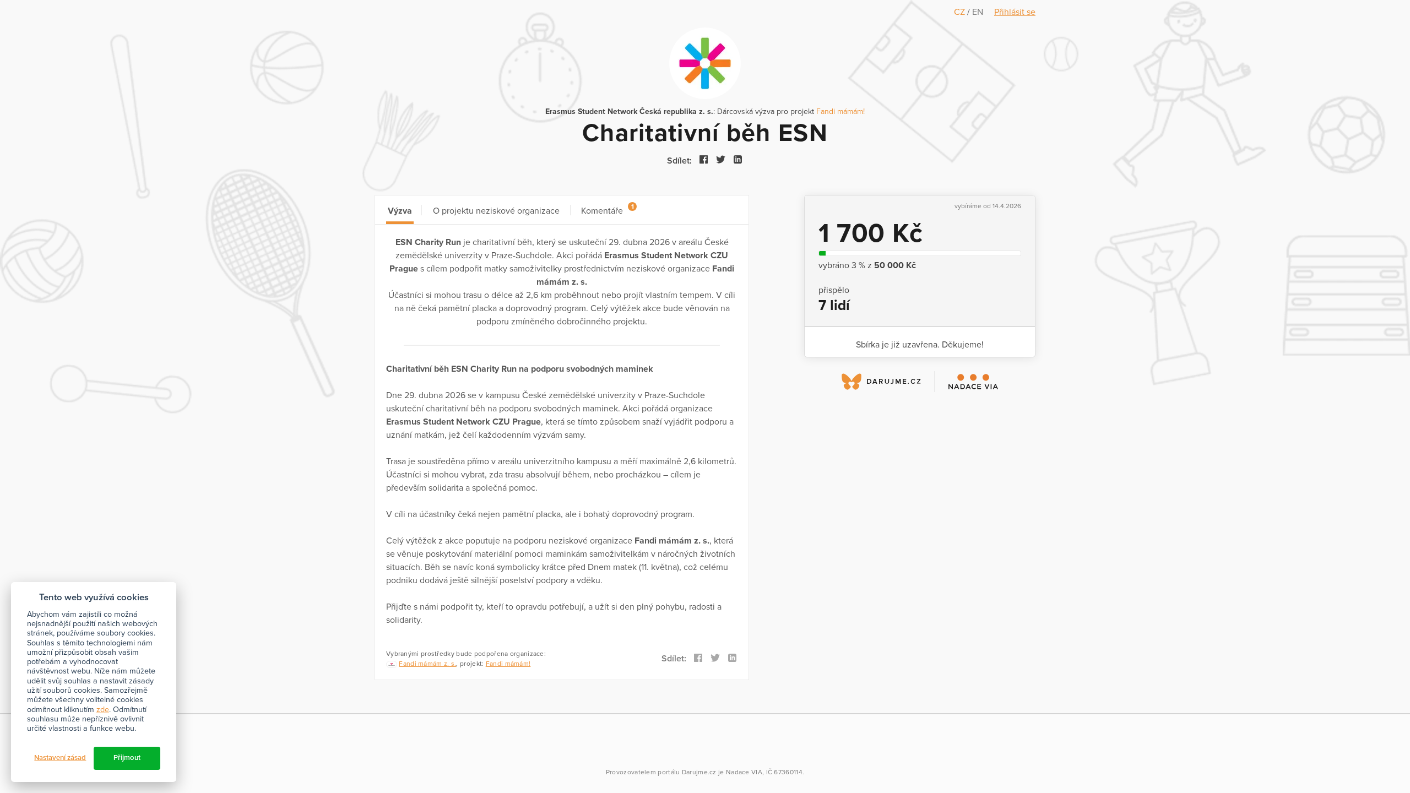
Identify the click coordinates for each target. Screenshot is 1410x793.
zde (102, 709)
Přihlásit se (1014, 12)
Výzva (400, 210)
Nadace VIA (744, 772)
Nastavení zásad (60, 757)
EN (977, 12)
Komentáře (607, 209)
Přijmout (126, 757)
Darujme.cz (699, 772)
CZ (960, 12)
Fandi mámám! (840, 111)
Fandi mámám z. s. (427, 663)
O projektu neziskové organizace (496, 210)
